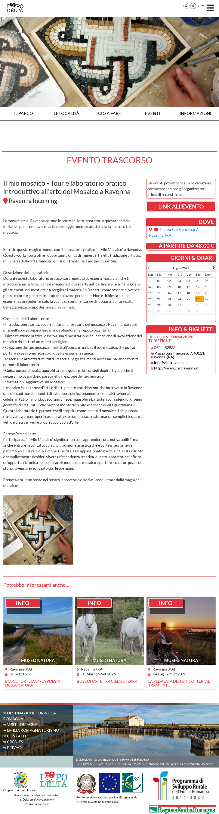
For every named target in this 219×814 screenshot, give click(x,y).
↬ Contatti (14, 736)
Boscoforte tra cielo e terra (107, 681)
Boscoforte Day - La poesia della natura (32, 683)
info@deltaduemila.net (163, 764)
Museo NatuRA (38, 660)
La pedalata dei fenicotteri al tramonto (179, 683)
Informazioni (195, 113)
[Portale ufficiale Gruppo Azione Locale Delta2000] (19, 781)
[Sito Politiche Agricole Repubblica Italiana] (86, 783)
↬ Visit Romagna (20, 724)
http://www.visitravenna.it (176, 368)
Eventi (152, 113)
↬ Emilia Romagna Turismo (31, 730)
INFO (23, 603)
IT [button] (199, 6)
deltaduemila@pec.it (199, 764)
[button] (186, 6)
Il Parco (23, 113)
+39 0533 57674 (126, 764)
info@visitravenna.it (171, 362)
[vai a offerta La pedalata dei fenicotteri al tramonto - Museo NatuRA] (181, 631)
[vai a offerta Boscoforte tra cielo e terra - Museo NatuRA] (109, 631)
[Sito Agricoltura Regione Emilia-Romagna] (182, 809)
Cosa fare (109, 113)
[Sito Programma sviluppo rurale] (182, 785)
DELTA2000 (84, 759)
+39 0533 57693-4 (95, 764)
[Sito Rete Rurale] (132, 782)
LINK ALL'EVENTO (181, 206)
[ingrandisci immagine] (38, 530)
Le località (66, 113)
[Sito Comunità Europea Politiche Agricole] (109, 782)
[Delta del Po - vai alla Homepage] (15, 7)
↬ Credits (13, 741)
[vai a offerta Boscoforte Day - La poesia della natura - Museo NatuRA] (38, 631)
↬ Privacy (13, 747)
